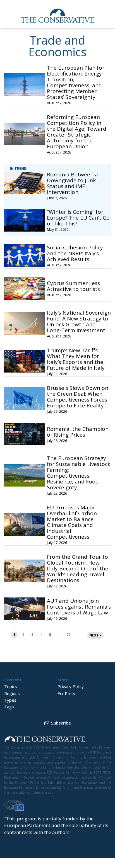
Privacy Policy (71, 686)
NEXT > (95, 635)
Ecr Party (66, 693)
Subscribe (61, 723)
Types (10, 700)
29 (68, 634)
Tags (9, 706)
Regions (12, 693)
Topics (10, 686)
